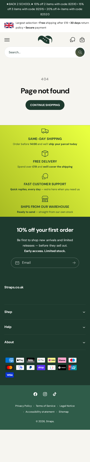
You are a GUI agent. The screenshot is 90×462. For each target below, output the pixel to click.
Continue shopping (45, 105)
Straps (50, 421)
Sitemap (64, 411)
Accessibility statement (40, 411)
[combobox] (45, 52)
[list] (45, 25)
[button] (7, 39)
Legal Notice (67, 406)
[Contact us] (72, 39)
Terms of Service (45, 406)
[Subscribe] (74, 263)
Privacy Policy (23, 406)
